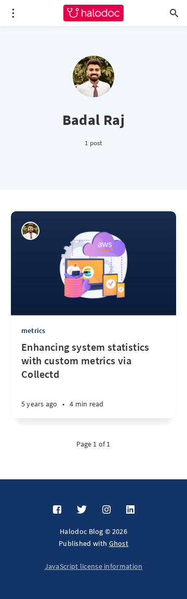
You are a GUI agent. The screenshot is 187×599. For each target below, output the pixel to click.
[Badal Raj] (30, 231)
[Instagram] (106, 510)
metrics (33, 330)
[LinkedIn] (130, 510)
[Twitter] (82, 510)
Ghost (119, 543)
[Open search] (174, 13)
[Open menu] (13, 13)
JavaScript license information (94, 566)
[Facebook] (57, 510)
